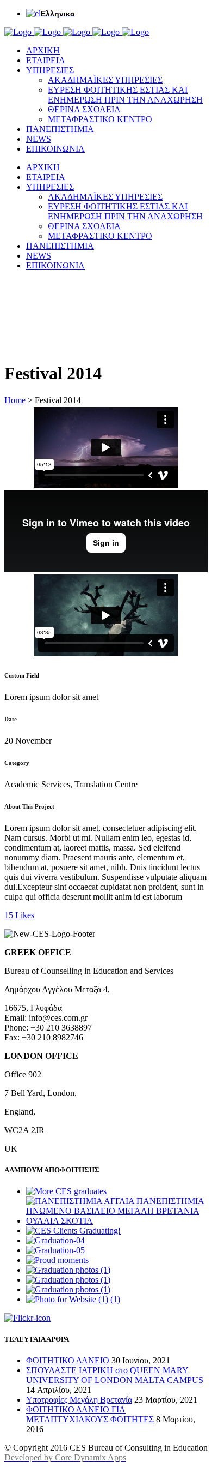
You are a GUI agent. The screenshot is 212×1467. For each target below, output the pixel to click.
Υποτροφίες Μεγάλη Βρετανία (79, 1399)
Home (15, 400)
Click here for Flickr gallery (87, 1318)
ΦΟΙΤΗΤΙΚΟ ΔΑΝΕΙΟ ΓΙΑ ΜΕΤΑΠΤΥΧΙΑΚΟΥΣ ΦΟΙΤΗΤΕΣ (90, 1414)
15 (19, 915)
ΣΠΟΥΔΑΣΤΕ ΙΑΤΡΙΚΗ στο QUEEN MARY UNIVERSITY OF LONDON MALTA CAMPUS (114, 1375)
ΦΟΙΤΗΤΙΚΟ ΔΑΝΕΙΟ (67, 1360)
